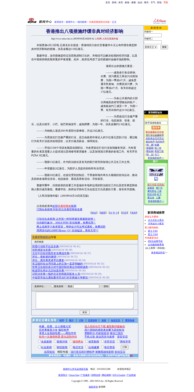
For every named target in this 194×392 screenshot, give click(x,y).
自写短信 (49, 351)
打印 (124, 212)
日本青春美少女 (48, 329)
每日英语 (109, 347)
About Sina (74, 375)
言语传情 (92, 320)
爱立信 (150, 197)
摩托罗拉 (151, 191)
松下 (159, 194)
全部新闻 (64, 206)
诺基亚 (150, 188)
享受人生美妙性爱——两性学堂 (57, 333)
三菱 (158, 197)
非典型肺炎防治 (41, 237)
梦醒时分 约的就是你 (96, 333)
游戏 (104, 320)
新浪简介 (62, 375)
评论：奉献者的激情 (44, 256)
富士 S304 (153, 234)
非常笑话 (109, 341)
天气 (153, 2)
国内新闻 (82, 22)
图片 (71, 320)
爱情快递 (129, 320)
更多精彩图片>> (156, 201)
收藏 (157, 145)
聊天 (146, 2)
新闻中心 (70, 22)
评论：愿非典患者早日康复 (48, 260)
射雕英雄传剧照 (104, 351)
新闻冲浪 (62, 341)
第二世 (158, 148)
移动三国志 (116, 333)
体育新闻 (93, 341)
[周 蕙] (150, 145)
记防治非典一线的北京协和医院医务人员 (56, 274)
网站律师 (106, 375)
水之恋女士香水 (156, 220)
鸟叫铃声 (159, 141)
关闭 (133, 212)
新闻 (114, 2)
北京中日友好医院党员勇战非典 (50, 253)
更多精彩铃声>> (156, 158)
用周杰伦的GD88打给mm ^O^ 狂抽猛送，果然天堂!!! (68, 230)
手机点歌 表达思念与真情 (99, 336)
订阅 (81, 320)
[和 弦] (150, 154)
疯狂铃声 (150, 141)
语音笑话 (122, 336)
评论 (94, 212)
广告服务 (85, 375)
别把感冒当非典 (41, 249)
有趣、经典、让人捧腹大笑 (55, 326)
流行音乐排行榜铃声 (83, 351)
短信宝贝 (115, 320)
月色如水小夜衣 (156, 223)
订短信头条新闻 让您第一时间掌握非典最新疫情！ (66, 219)
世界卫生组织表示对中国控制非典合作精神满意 (60, 267)
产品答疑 (131, 375)
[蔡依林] (150, 151)
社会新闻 (46, 347)
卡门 (157, 154)
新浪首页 (58, 22)
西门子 (159, 188)
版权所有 (93, 387)
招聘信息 (95, 375)
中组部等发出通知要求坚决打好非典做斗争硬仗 (60, 277)
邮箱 (127, 2)
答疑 (159, 2)
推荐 (103, 212)
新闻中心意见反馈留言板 (75, 369)
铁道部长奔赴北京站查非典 (48, 270)
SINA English (119, 375)
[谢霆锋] (150, 148)
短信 (140, 2)
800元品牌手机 (155, 241)
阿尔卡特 (151, 194)
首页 (108, 2)
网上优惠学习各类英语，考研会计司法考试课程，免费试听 (71, 226)
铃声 (61, 320)
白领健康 (93, 347)
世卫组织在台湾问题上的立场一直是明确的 (57, 263)
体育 (120, 2)
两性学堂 (125, 341)
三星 (159, 191)
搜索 (133, 2)
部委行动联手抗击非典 (45, 246)
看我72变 (159, 151)
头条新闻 (46, 341)
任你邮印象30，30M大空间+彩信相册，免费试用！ (66, 222)
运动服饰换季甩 (156, 244)
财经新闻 (62, 347)
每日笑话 (78, 347)
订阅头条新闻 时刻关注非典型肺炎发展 (59, 209)
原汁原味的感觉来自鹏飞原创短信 (104, 329)
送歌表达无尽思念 (155, 138)
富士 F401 (153, 231)
